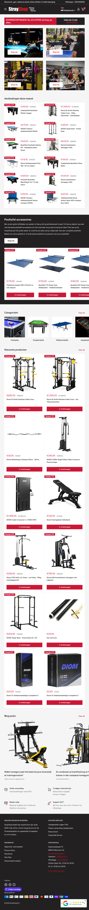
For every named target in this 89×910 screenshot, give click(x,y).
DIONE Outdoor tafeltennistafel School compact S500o (29, 200)
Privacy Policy (9, 850)
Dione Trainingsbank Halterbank (58, 520)
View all (81, 313)
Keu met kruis (52, 638)
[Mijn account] (78, 9)
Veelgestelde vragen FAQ (58, 825)
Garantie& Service (55, 835)
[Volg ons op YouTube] (14, 884)
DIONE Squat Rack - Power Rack (71, 130)
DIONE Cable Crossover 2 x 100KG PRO (21, 520)
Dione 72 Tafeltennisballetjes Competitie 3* (23, 695)
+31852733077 (61, 857)
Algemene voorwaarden (13, 847)
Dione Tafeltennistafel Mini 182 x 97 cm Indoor (30, 164)
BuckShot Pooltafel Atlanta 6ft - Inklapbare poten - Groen (31, 147)
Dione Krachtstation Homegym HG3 (68, 181)
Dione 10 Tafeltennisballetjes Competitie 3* (63, 695)
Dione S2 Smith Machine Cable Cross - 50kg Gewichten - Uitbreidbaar (70, 113)
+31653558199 (62, 860)
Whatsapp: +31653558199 (75, 2)
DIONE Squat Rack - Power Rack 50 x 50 (22, 638)
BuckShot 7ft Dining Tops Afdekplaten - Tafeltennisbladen (50, 286)
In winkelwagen (20, 295)
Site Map (7, 857)
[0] (83, 9)
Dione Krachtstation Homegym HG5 (68, 146)
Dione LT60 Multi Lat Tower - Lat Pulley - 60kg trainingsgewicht (24, 579)
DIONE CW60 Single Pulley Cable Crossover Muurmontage (63, 461)
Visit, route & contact (56, 871)
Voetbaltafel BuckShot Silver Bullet (71, 164)
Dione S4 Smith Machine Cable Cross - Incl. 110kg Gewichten (63, 400)
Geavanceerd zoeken (12, 861)
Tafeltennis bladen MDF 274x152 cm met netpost (20, 286)
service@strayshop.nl (56, 853)
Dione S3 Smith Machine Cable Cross (20, 399)
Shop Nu (11, 241)
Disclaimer (8, 854)
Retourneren (53, 832)
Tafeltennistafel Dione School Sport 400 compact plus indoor (71, 200)
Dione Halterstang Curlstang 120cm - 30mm (23, 460)
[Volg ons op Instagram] (10, 884)
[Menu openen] (5, 9)
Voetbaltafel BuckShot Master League (29, 111)
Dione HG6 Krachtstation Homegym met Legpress (62, 579)
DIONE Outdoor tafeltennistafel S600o (29, 130)
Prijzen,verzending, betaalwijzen (60, 828)
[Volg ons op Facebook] (5, 884)
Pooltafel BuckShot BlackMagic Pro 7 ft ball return (29, 182)
